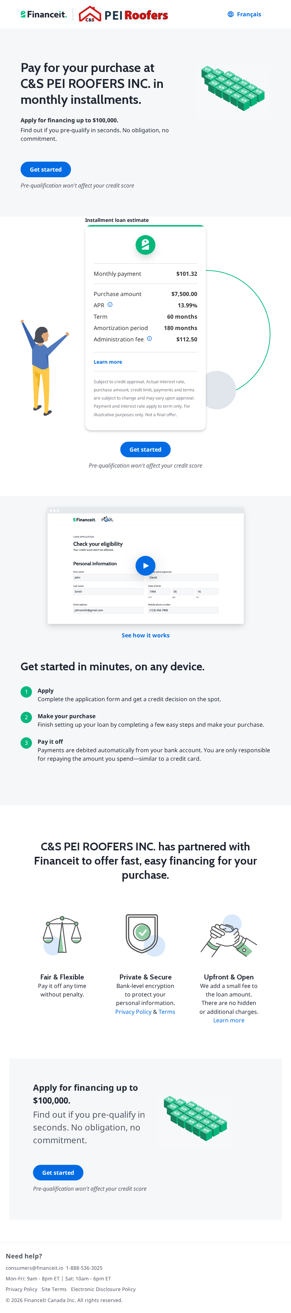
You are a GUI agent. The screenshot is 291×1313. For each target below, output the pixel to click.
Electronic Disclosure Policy (103, 1289)
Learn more (108, 361)
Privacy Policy (133, 1012)
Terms (167, 1012)
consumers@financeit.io (34, 1267)
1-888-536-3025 (84, 1267)
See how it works (146, 635)
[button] (146, 565)
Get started (46, 169)
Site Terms (54, 1289)
